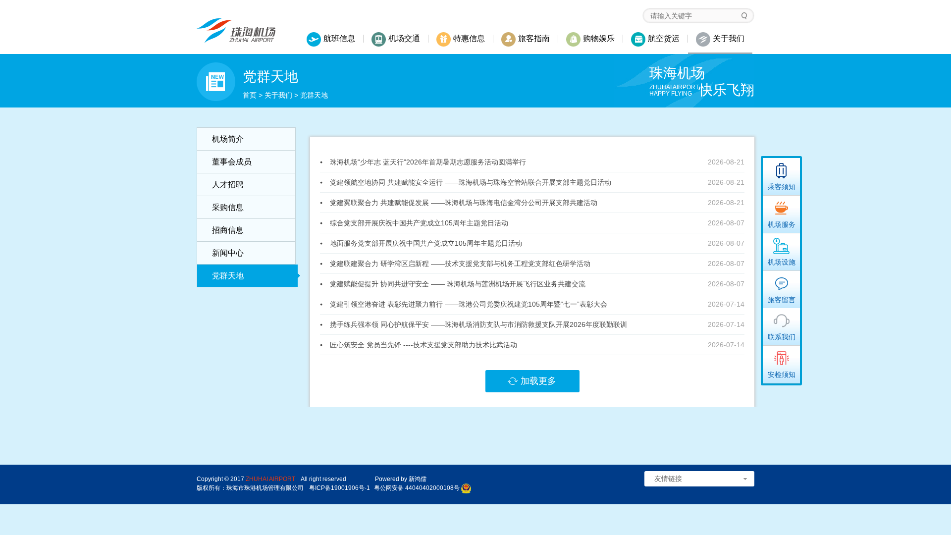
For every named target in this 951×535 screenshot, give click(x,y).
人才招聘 (228, 184)
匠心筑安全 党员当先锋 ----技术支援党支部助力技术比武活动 (423, 345)
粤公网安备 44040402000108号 (417, 487)
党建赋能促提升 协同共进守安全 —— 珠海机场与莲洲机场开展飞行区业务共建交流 (457, 284)
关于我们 (278, 95)
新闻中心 (228, 253)
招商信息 (228, 230)
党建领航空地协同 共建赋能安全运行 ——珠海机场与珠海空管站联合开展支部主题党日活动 (470, 182)
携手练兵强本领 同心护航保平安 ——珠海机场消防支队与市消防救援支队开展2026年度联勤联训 (478, 324)
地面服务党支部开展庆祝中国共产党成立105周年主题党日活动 (426, 243)
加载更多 (538, 381)
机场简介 (228, 139)
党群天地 (228, 275)
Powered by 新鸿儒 (400, 479)
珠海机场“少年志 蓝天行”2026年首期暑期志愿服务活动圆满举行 (428, 162)
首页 (250, 95)
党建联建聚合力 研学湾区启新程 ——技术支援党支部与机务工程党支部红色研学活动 (460, 264)
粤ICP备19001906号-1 (339, 487)
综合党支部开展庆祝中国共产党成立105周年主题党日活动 (419, 223)
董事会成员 (232, 162)
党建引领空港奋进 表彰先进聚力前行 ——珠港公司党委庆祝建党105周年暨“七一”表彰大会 (468, 304)
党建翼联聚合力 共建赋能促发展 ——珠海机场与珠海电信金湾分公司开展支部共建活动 (463, 203)
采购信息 (228, 207)
